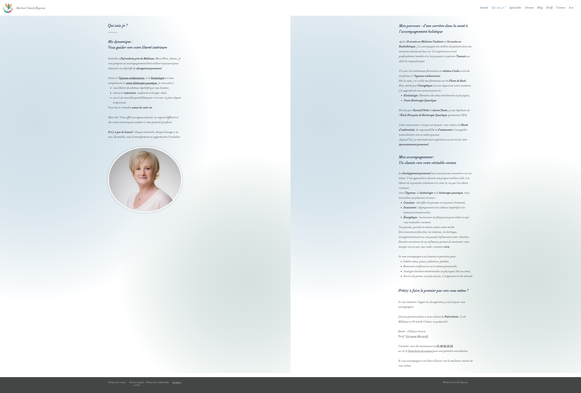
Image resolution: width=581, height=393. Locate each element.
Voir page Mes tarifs (416, 336)
